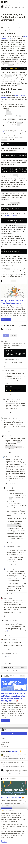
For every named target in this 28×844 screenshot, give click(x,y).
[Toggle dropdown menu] (26, 281)
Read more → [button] (6, 319)
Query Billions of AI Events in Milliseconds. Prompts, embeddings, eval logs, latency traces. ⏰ (13, 697)
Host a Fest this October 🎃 (12, 798)
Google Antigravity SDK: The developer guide (12, 301)
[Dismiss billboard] (26, 811)
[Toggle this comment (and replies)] (2, 344)
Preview (14, 335)
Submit (6, 335)
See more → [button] (5, 721)
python (3, 23)
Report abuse (19, 670)
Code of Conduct (10, 670)
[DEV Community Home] (6, 2)
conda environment (10, 215)
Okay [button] (4, 841)
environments (16, 23)
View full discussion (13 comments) (14, 667)
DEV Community (14, 751)
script (7, 630)
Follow (14, 734)
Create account (22, 2)
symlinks (3, 132)
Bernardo (7, 5)
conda (9, 23)
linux (23, 23)
